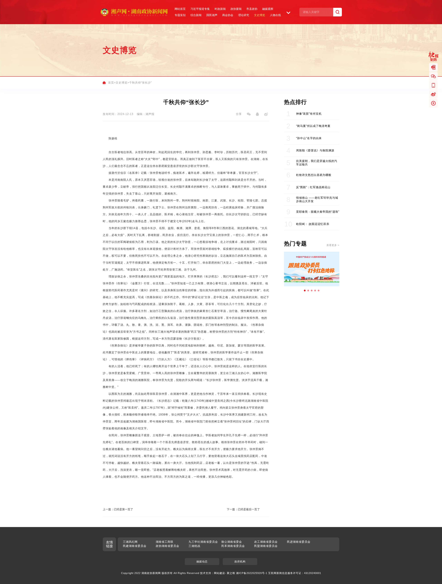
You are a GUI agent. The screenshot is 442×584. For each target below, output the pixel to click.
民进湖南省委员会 (298, 541)
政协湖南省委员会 (167, 545)
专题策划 (180, 15)
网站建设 (219, 573)
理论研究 (243, 15)
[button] (305, 290)
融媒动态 (202, 561)
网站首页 (180, 8)
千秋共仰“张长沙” (140, 82)
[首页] (104, 82)
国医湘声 (211, 15)
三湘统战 (194, 545)
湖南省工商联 (164, 541)
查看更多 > (332, 245)
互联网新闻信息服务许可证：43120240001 (294, 573)
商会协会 (227, 15)
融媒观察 (267, 8)
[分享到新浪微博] (265, 114)
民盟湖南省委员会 (266, 545)
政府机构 (240, 561)
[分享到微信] (248, 114)
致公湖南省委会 (231, 541)
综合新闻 (195, 15)
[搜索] (337, 12)
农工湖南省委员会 (266, 541)
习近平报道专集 (200, 8)
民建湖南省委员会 (134, 545)
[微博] (433, 94)
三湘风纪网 (130, 541)
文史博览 (259, 15)
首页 (111, 82)
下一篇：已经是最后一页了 (243, 509)
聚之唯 (231, 573)
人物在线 (275, 15)
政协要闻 (236, 8)
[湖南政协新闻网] (134, 12)
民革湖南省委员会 (233, 545)
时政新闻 (220, 8)
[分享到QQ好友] (257, 114)
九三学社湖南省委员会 (203, 541)
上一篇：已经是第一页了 (118, 509)
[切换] (288, 12)
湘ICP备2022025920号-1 (251, 573)
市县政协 (251, 8)
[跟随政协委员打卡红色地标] (311, 269)
